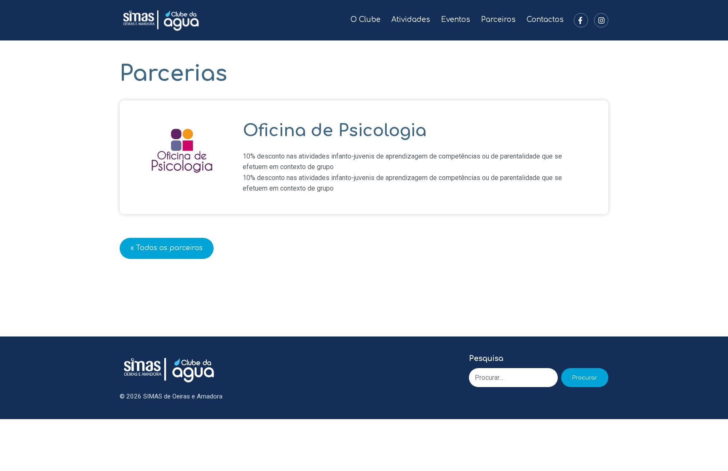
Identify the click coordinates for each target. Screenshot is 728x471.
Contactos (545, 20)
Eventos (455, 20)
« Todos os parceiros (167, 248)
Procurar (584, 377)
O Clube (365, 20)
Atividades (410, 20)
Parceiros (498, 20)
